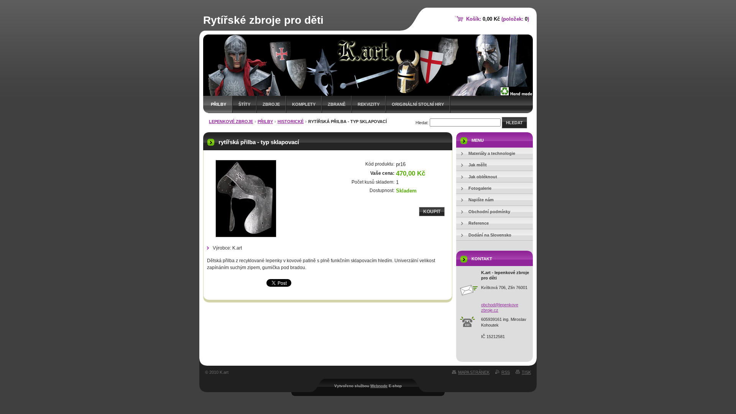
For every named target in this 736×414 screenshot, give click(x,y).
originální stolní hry (418, 104)
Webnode (379, 386)
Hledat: (422, 122)
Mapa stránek (474, 372)
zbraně (336, 104)
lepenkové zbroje (231, 121)
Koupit (431, 211)
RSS (505, 372)
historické (291, 121)
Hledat (514, 122)
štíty (244, 104)
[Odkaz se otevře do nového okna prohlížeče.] (245, 198)
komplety (303, 104)
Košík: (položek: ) (497, 19)
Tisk (526, 372)
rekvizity (369, 104)
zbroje (271, 104)
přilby (218, 104)
